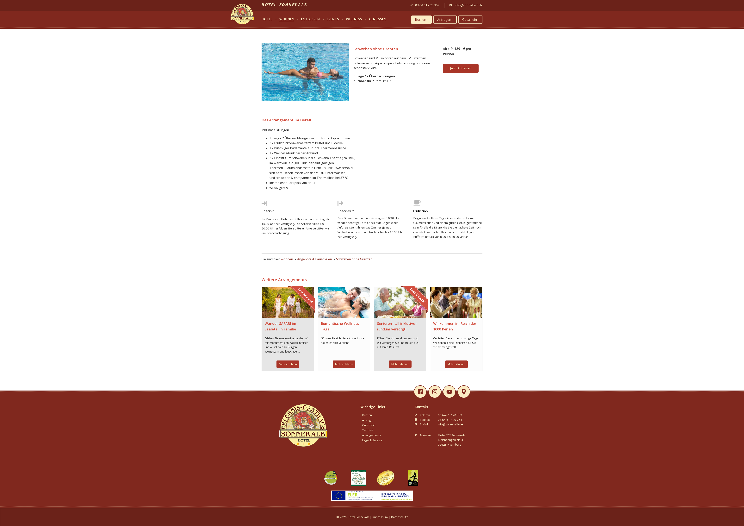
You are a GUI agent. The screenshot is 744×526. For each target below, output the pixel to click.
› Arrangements (370, 435)
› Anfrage (366, 420)
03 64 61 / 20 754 (450, 420)
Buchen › (421, 19)
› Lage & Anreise (371, 440)
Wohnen (286, 19)
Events (333, 19)
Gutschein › (470, 19)
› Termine (366, 430)
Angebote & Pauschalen (315, 259)
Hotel (267, 19)
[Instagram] (436, 392)
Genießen (377, 19)
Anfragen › (445, 19)
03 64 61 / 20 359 (426, 5)
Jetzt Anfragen (460, 68)
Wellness (354, 19)
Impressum (380, 517)
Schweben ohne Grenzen (354, 259)
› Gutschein (367, 425)
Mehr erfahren (288, 364)
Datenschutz (399, 517)
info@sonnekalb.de (468, 5)
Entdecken (310, 19)
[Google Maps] (464, 392)
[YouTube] (450, 392)
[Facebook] (421, 392)
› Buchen (366, 415)
